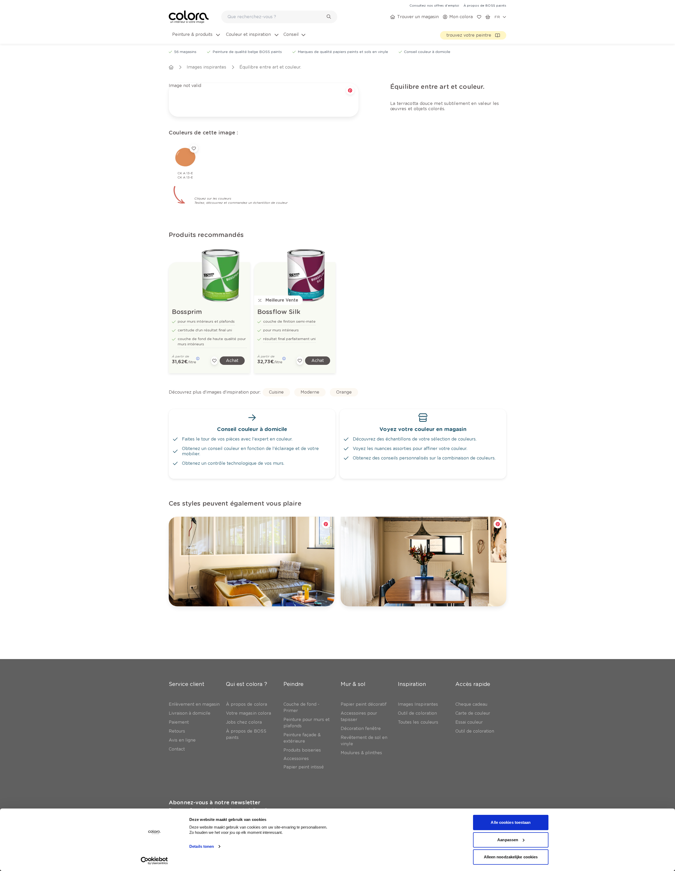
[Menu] (666, 815)
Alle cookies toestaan (511, 822)
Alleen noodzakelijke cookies (511, 857)
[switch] (657, 851)
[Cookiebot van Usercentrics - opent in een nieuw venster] (154, 861)
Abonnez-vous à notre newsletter (214, 802)
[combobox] (279, 17)
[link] (434, 5)
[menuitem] (195, 38)
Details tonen (201, 846)
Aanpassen (507, 840)
